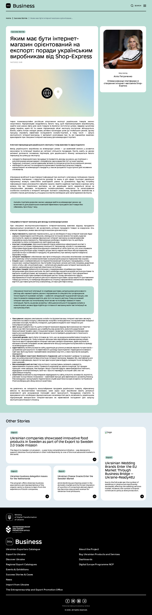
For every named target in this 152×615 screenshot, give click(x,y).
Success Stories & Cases (19, 575)
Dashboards (85, 559)
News (9, 580)
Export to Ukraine (16, 554)
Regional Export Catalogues (21, 564)
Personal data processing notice (76, 606)
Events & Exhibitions (17, 569)
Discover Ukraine (15, 559)
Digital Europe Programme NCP (96, 564)
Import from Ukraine (17, 585)
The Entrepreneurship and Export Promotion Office (34, 590)
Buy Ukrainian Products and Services (99, 554)
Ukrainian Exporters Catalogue (23, 549)
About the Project (89, 549)
